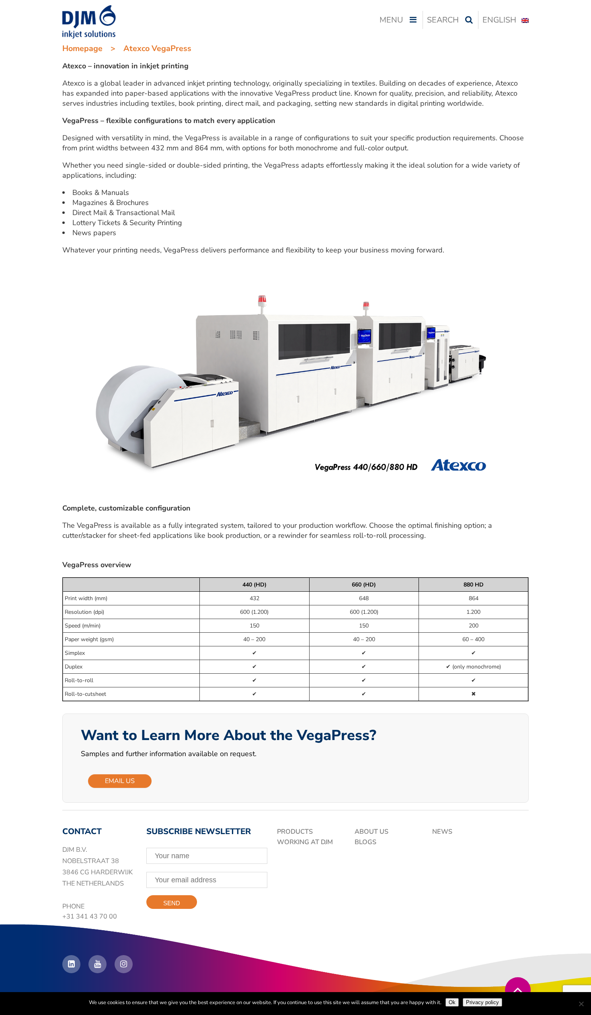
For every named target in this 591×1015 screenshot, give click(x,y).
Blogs (365, 842)
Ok (452, 1002)
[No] (581, 1004)
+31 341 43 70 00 (89, 916)
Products (295, 831)
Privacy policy (482, 1002)
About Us (371, 831)
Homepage (82, 48)
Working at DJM (305, 842)
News (442, 831)
